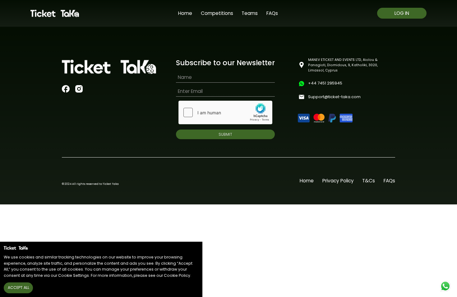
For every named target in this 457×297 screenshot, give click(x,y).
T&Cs (368, 180)
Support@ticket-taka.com (334, 97)
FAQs (272, 13)
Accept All (18, 287)
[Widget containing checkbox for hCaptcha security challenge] (225, 112)
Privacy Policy (338, 180)
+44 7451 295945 (325, 83)
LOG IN (402, 13)
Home (185, 13)
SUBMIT (225, 134)
